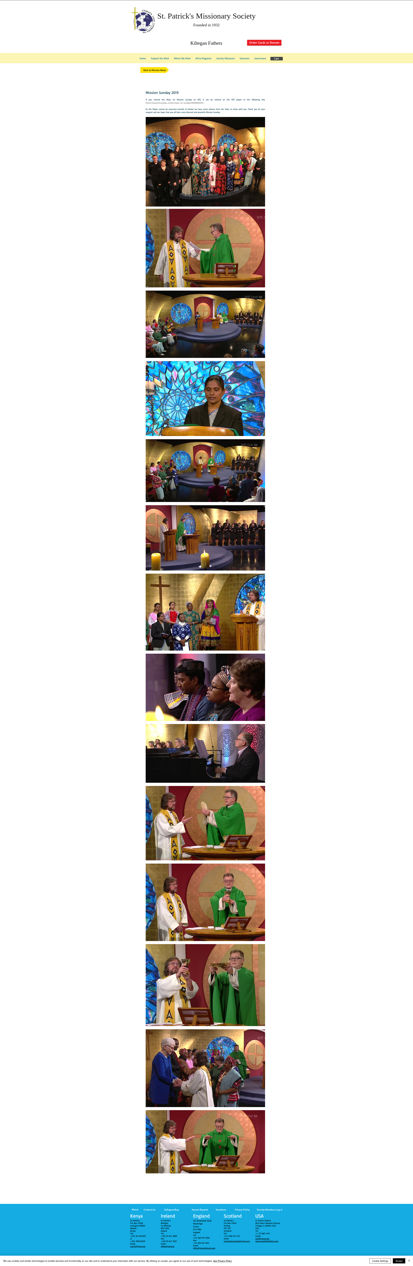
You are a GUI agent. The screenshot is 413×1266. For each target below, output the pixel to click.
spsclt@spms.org (137, 1246)
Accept (399, 1260)
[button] (260, 58)
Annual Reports (200, 1209)
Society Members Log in (269, 1209)
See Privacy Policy (222, 1260)
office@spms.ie (167, 1246)
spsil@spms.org (262, 1238)
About (135, 1209)
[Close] (409, 1260)
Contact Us (149, 1209)
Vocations (221, 1209)
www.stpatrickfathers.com (266, 1241)
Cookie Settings (380, 1260)
